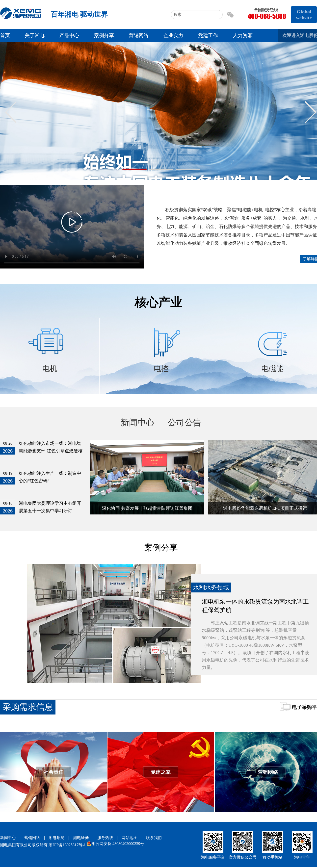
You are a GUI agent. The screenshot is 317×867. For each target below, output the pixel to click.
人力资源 (243, 35)
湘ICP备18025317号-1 (67, 845)
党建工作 (208, 35)
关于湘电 (35, 35)
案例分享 (104, 35)
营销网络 (139, 35)
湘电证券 (81, 838)
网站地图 (129, 838)
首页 (5, 35)
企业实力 (173, 35)
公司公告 (184, 422)
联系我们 (154, 838)
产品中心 (69, 35)
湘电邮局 (56, 838)
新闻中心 (137, 422)
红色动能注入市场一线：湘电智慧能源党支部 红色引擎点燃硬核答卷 (50, 451)
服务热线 (105, 838)
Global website (304, 14)
